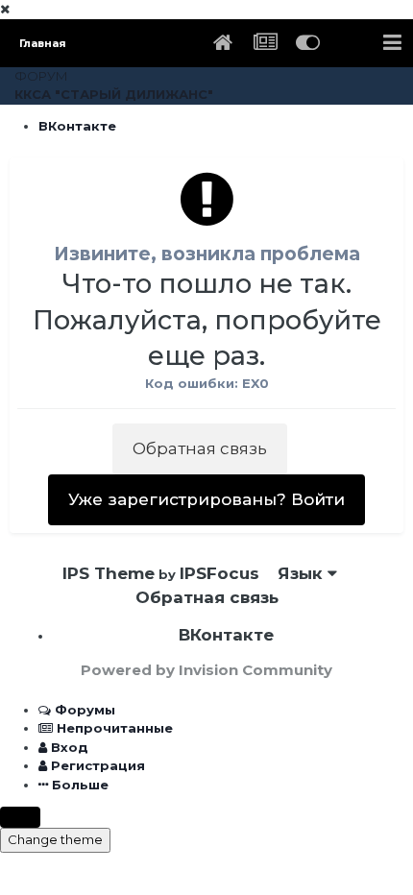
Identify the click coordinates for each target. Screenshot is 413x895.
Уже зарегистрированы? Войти (206, 499)
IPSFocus (219, 573)
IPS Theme (108, 573)
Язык (303, 573)
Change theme (55, 839)
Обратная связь (200, 448)
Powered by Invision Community (206, 670)
